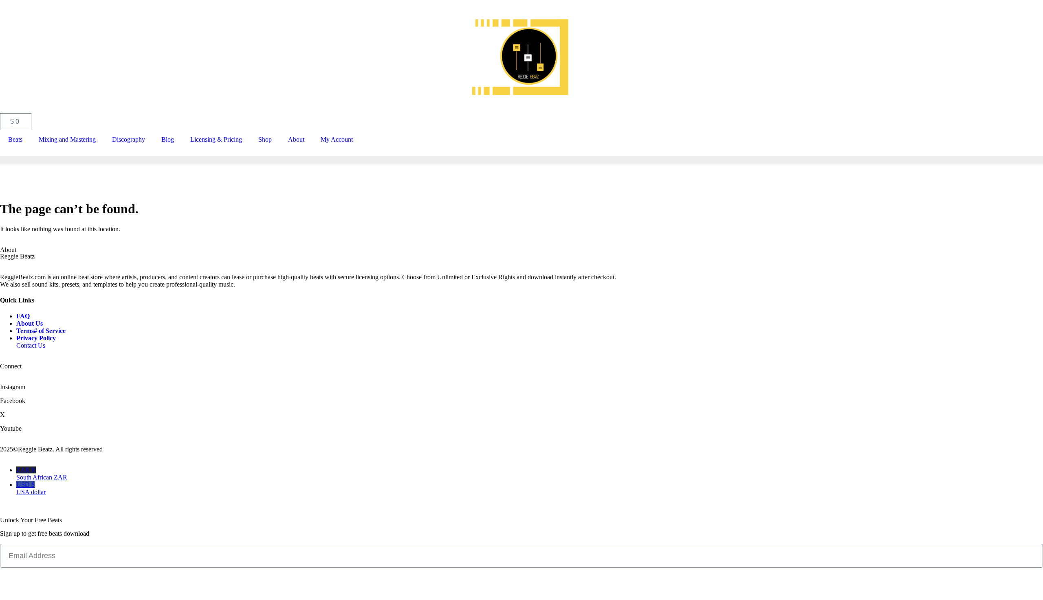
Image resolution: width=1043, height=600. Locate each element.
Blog (167, 139)
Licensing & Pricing (216, 139)
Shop (265, 139)
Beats (15, 139)
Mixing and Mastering (67, 139)
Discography (128, 139)
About (296, 139)
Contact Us (30, 345)
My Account (337, 139)
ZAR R (41, 473)
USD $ (31, 488)
